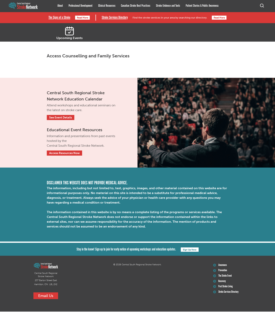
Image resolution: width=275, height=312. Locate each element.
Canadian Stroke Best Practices (135, 6)
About (60, 6)
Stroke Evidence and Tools (168, 6)
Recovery (222, 281)
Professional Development (80, 6)
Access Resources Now (64, 153)
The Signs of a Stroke (59, 17)
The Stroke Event (225, 276)
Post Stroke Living (225, 286)
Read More (82, 17)
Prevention (222, 270)
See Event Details (60, 117)
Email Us (45, 295)
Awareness (222, 265)
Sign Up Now (190, 249)
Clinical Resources (106, 6)
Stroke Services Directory (115, 17)
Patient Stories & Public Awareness (202, 6)
